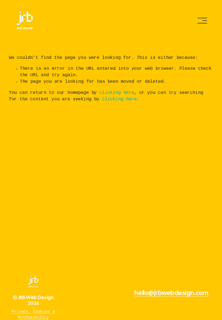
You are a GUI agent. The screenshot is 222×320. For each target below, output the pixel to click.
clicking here (116, 93)
